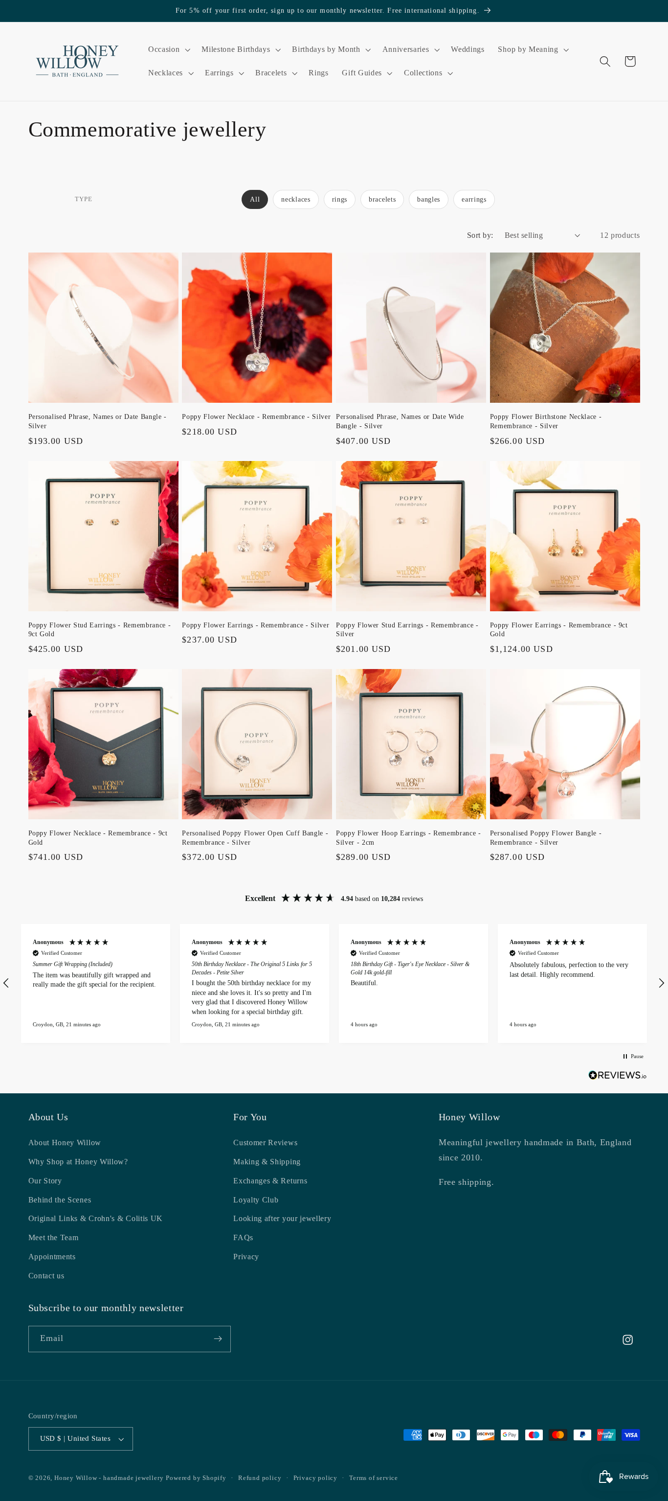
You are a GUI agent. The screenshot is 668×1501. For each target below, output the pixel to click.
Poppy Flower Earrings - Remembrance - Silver (255, 625)
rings (339, 199)
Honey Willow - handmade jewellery (109, 1478)
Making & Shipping (267, 1161)
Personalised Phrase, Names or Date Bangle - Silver (97, 421)
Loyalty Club (255, 1200)
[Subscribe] (217, 1339)
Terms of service (373, 1478)
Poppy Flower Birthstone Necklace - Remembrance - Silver (545, 421)
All (255, 199)
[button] (168, 49)
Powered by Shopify (196, 1478)
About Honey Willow (64, 1142)
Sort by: (480, 235)
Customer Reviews (265, 1142)
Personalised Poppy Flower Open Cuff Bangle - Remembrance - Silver (255, 837)
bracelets (382, 199)
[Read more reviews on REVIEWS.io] (617, 1077)
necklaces (295, 199)
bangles (428, 199)
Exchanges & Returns (270, 1181)
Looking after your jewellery (282, 1218)
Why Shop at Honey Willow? (78, 1161)
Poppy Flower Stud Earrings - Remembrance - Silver (407, 629)
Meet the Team (53, 1237)
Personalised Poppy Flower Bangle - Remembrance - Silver (545, 837)
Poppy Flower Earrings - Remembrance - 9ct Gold (559, 629)
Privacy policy (315, 1478)
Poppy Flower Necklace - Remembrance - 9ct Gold (98, 837)
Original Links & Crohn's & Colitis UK (95, 1218)
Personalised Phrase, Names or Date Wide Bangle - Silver (400, 421)
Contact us (46, 1275)
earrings (474, 199)
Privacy (246, 1256)
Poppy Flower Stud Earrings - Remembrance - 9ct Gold (99, 629)
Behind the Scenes (59, 1200)
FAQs (243, 1237)
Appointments (52, 1256)
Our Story (45, 1181)
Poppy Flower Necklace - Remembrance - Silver (256, 416)
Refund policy (259, 1478)
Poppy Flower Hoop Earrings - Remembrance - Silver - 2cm (408, 837)
